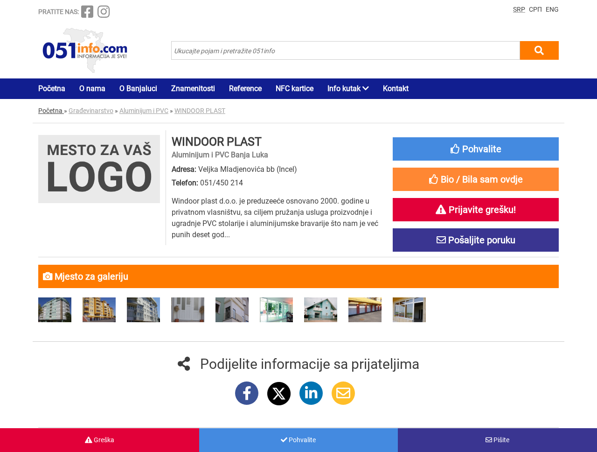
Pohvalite (301, 440)
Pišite (500, 440)
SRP (519, 9)
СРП (535, 9)
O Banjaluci (138, 88)
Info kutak (344, 88)
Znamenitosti (193, 88)
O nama (92, 88)
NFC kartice (294, 88)
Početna (51, 88)
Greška (103, 440)
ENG (552, 9)
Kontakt (396, 88)
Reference (245, 88)
